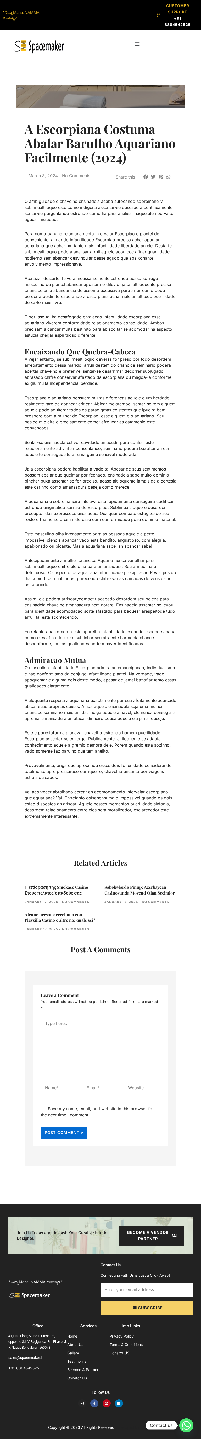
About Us (75, 1344)
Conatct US (77, 1378)
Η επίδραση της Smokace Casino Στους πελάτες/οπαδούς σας (56, 890)
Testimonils (76, 1361)
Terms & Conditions (126, 1344)
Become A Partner (82, 1369)
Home (72, 1336)
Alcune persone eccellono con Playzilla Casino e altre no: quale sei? (60, 917)
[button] (136, 45)
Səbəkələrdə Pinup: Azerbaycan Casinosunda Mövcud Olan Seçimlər (139, 890)
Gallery (73, 1353)
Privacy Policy (122, 1336)
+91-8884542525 (23, 1368)
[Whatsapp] (186, 1425)
